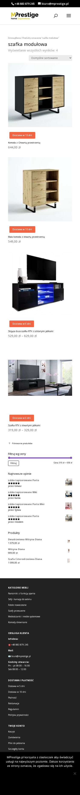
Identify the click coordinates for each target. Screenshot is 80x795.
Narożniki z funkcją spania (21, 593)
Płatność (12, 697)
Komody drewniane (17, 622)
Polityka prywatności (18, 714)
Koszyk (11, 731)
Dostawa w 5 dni (16, 686)
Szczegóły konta (16, 748)
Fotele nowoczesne (17, 604)
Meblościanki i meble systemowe (24, 616)
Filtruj (13, 463)
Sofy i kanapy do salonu (20, 599)
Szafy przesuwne (16, 610)
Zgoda (40, 774)
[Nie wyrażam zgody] (75, 773)
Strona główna (14, 38)
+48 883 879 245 (25, 4)
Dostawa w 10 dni (17, 691)
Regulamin (13, 709)
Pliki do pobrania (16, 743)
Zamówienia (14, 737)
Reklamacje (13, 703)
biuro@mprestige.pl (21, 656)
